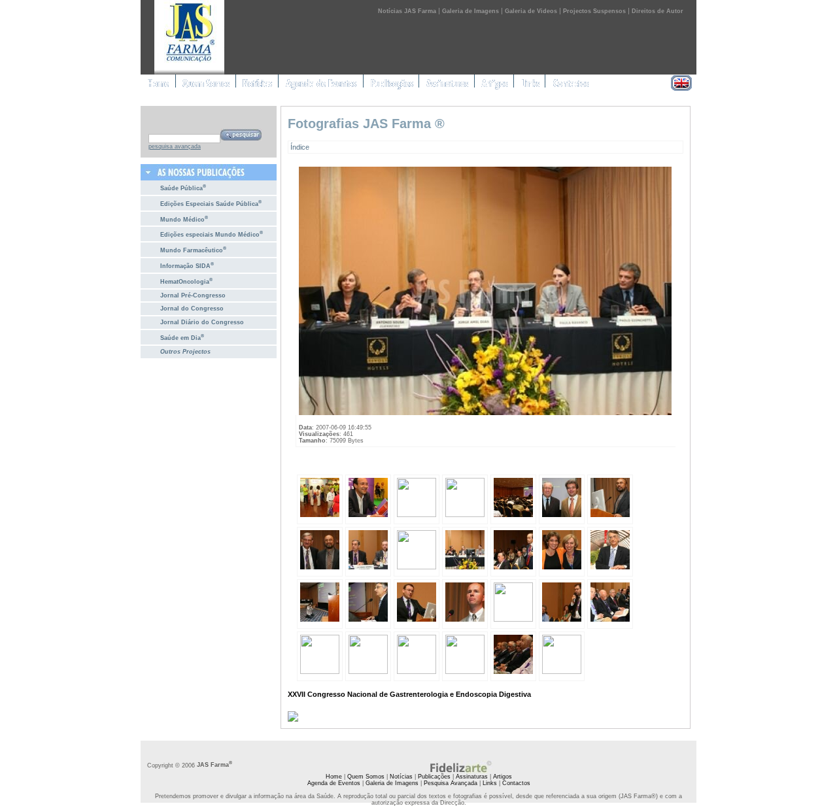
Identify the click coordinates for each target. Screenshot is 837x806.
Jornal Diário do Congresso (202, 322)
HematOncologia (186, 281)
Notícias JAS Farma (407, 11)
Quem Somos (365, 776)
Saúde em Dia (182, 337)
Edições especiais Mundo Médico (211, 233)
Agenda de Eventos (333, 783)
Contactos (516, 783)
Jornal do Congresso (192, 308)
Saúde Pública (183, 187)
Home (334, 776)
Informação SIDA (187, 265)
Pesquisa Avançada (450, 783)
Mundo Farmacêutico (193, 249)
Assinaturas (472, 776)
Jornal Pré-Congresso (193, 295)
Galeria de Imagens (470, 11)
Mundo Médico (184, 218)
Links (490, 783)
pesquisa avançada (174, 146)
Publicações (434, 776)
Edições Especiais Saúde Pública (211, 203)
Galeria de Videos (531, 11)
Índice (299, 147)
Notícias (401, 776)
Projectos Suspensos (594, 11)
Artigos (502, 776)
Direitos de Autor (657, 11)
